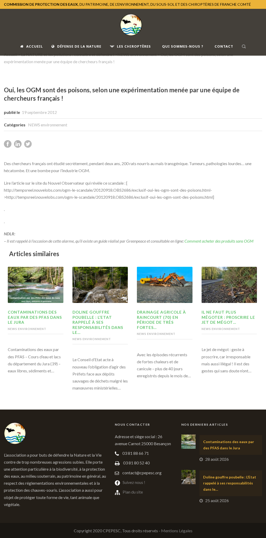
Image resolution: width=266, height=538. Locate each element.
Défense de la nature (79, 46)
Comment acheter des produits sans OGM (219, 240)
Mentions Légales (176, 530)
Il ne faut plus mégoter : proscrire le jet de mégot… (228, 317)
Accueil (34, 46)
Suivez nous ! (134, 482)
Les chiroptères (134, 46)
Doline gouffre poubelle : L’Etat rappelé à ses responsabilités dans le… (97, 322)
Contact (224, 46)
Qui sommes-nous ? (182, 46)
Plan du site (133, 491)
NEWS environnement (47, 124)
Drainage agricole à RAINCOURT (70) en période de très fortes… (161, 320)
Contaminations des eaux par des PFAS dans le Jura (35, 317)
